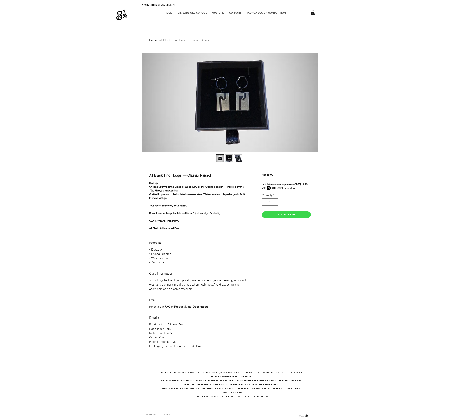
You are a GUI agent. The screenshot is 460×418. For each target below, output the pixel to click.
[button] (313, 12)
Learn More (289, 188)
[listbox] (307, 415)
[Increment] (275, 202)
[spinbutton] (270, 202)
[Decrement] (264, 202)
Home (153, 40)
